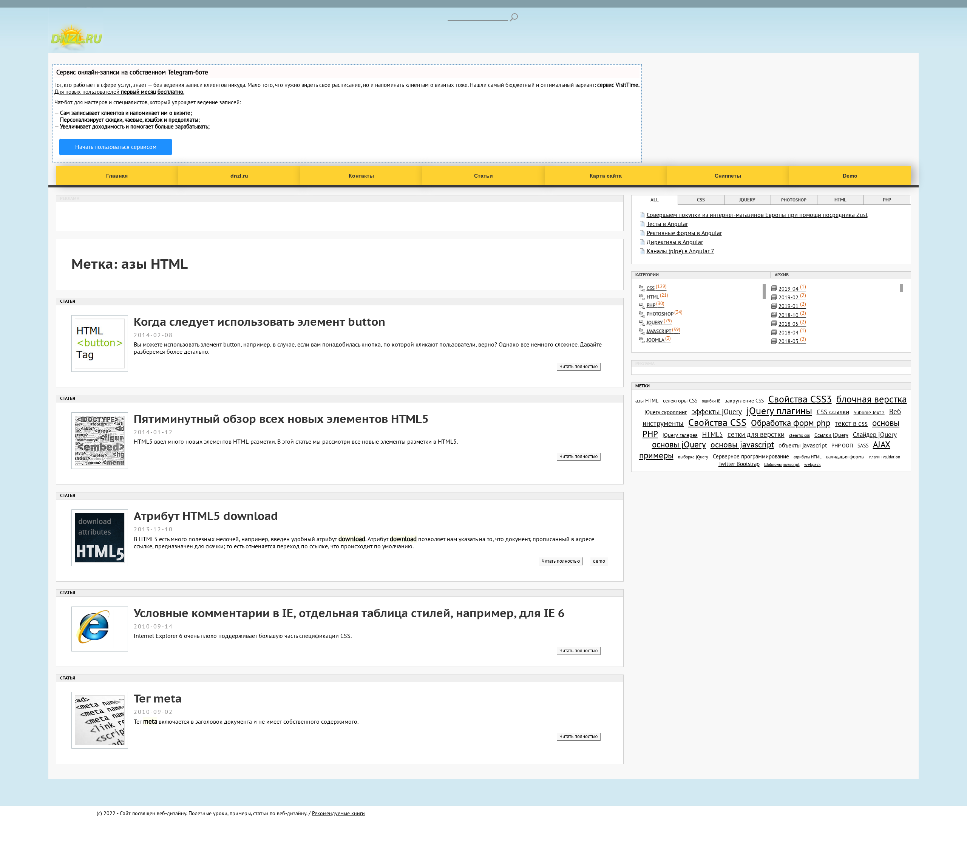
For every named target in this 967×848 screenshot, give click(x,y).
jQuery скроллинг (665, 412)
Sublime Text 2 (869, 412)
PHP (655, 305)
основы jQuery (679, 444)
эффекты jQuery (717, 411)
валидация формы (845, 456)
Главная (117, 176)
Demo (850, 176)
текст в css (851, 423)
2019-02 (792, 297)
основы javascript (742, 444)
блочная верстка (871, 399)
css (701, 200)
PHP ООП (842, 445)
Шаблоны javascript (782, 464)
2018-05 (792, 323)
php (887, 200)
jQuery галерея (680, 435)
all (654, 200)
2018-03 (792, 341)
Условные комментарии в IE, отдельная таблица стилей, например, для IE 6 (349, 612)
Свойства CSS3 (800, 399)
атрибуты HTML (808, 457)
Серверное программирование (751, 456)
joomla (659, 340)
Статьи (483, 176)
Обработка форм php (790, 422)
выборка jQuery (693, 457)
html (840, 200)
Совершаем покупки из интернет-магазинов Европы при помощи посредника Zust (757, 214)
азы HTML (646, 400)
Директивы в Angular (675, 242)
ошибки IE (711, 401)
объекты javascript (803, 445)
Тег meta (158, 698)
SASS (862, 445)
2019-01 (792, 305)
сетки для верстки (756, 434)
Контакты (361, 176)
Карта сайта (606, 176)
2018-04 (792, 332)
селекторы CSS (680, 400)
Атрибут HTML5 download (206, 515)
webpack (812, 464)
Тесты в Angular (667, 223)
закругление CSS (744, 400)
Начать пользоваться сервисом (115, 146)
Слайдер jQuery (875, 434)
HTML (657, 297)
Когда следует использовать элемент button (259, 321)
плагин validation (884, 457)
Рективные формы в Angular (684, 233)
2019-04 (792, 288)
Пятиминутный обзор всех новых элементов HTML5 (281, 418)
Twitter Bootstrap (739, 463)
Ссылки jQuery (831, 435)
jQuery (747, 200)
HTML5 (712, 434)
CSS (657, 288)
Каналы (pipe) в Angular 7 (680, 251)
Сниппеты (728, 176)
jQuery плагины (779, 410)
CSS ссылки (833, 412)
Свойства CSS (717, 422)
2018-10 (792, 315)
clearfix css (799, 435)
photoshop (793, 200)
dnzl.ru (239, 176)
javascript (663, 331)
